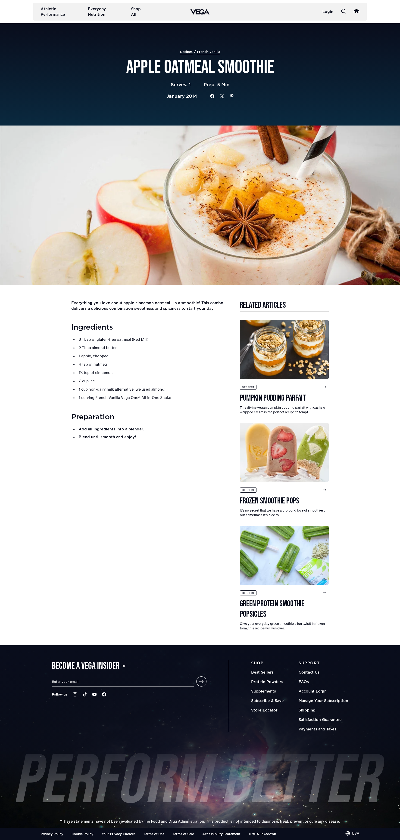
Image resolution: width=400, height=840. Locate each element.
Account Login (313, 691)
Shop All (136, 11)
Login (327, 11)
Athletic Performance (53, 11)
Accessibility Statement (221, 834)
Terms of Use (154, 834)
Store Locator (264, 710)
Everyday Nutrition (97, 11)
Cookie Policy (82, 834)
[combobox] (352, 833)
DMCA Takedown (262, 834)
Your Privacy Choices (118, 834)
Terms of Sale (183, 834)
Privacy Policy (52, 834)
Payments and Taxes (317, 729)
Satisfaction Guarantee (320, 719)
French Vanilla (208, 51)
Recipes (186, 51)
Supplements (263, 691)
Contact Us (309, 672)
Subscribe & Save (267, 701)
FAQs (304, 682)
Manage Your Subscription (323, 701)
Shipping (307, 710)
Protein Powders (267, 682)
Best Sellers (262, 672)
